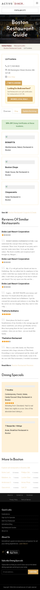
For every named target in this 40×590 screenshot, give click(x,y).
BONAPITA (10, 142)
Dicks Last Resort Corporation (7, 472)
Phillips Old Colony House (26, 472)
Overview (7, 111)
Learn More (23, 544)
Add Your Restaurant (8, 521)
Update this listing (29, 111)
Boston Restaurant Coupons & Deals (22, 213)
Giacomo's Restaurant (7, 487)
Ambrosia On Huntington (7, 482)
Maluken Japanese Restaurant (7, 477)
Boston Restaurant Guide (12, 48)
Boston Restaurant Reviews (22, 365)
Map (16, 111)
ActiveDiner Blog (7, 524)
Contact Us (19, 495)
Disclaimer (30, 495)
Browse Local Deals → (20, 99)
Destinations (6, 514)
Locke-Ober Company (26, 477)
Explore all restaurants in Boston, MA (16, 468)
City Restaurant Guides (9, 527)
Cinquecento (11, 192)
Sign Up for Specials (8, 517)
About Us (10, 495)
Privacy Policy (14, 499)
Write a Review (14, 83)
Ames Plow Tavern (26, 482)
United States (7, 46)
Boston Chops (11, 167)
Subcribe (33, 572)
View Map (11, 77)
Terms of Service (26, 499)
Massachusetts (19, 46)
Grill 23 (24, 487)
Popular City (20, 10)
